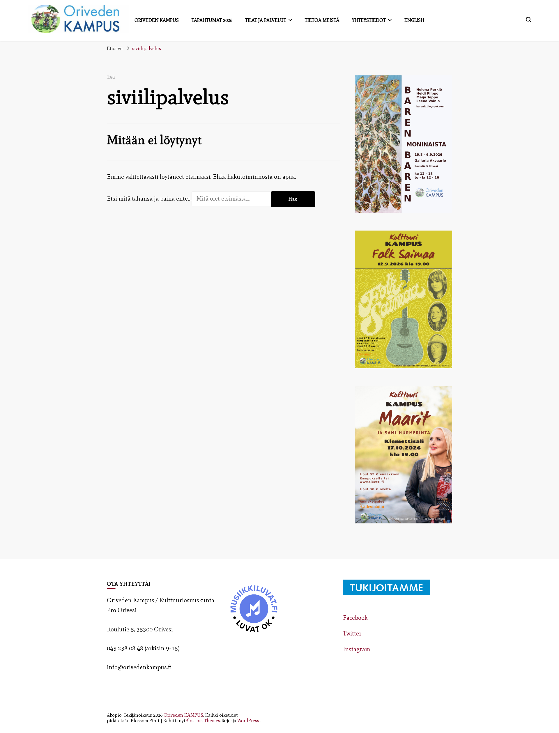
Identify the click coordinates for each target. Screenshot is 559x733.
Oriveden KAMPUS (183, 715)
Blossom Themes (202, 720)
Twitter (352, 633)
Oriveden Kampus (157, 20)
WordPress (248, 720)
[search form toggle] (528, 19)
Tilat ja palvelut (265, 20)
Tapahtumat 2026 (212, 20)
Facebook (355, 618)
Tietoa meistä (322, 20)
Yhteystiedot (369, 20)
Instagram (356, 649)
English (414, 20)
